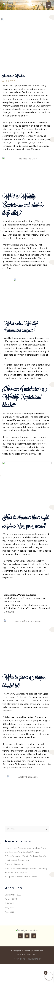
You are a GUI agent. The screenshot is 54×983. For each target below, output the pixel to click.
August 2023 (11, 899)
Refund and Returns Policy (27, 959)
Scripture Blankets (14, 864)
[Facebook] (27, 935)
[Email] (20, 935)
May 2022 (9, 907)
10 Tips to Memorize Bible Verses (21, 877)
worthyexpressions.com (27, 954)
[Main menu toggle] (48, 5)
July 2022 (9, 903)
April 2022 (9, 912)
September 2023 (13, 895)
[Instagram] (33, 935)
